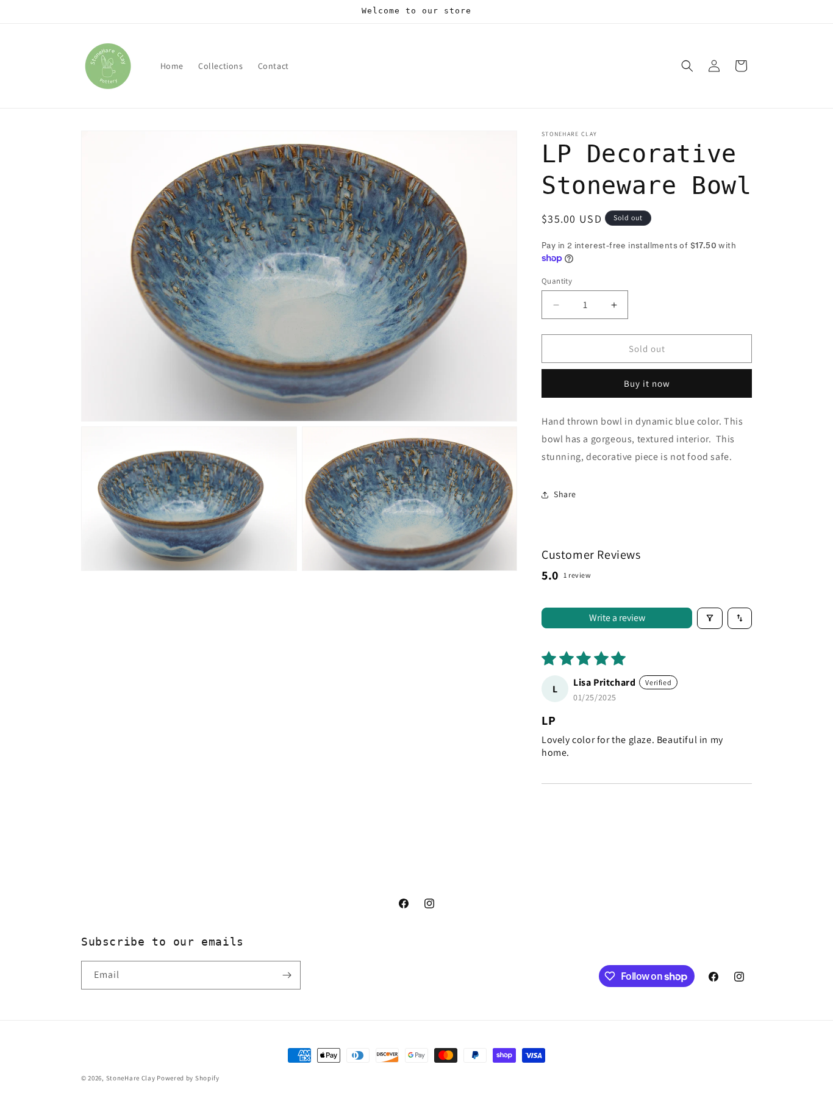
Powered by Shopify (188, 1078)
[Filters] (710, 618)
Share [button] (565, 494)
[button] (687, 65)
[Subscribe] (286, 975)
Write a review (617, 617)
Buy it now (647, 383)
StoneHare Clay (131, 1078)
